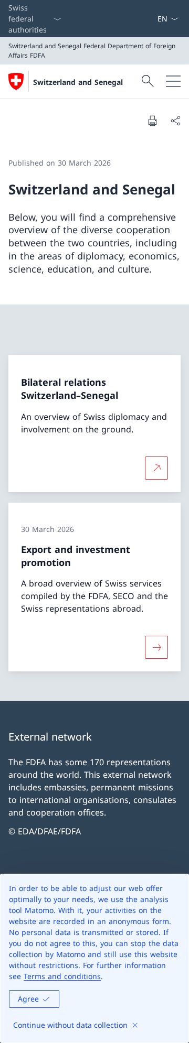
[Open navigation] (173, 81)
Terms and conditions (62, 976)
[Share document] (175, 120)
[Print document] (152, 120)
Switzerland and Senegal (78, 82)
